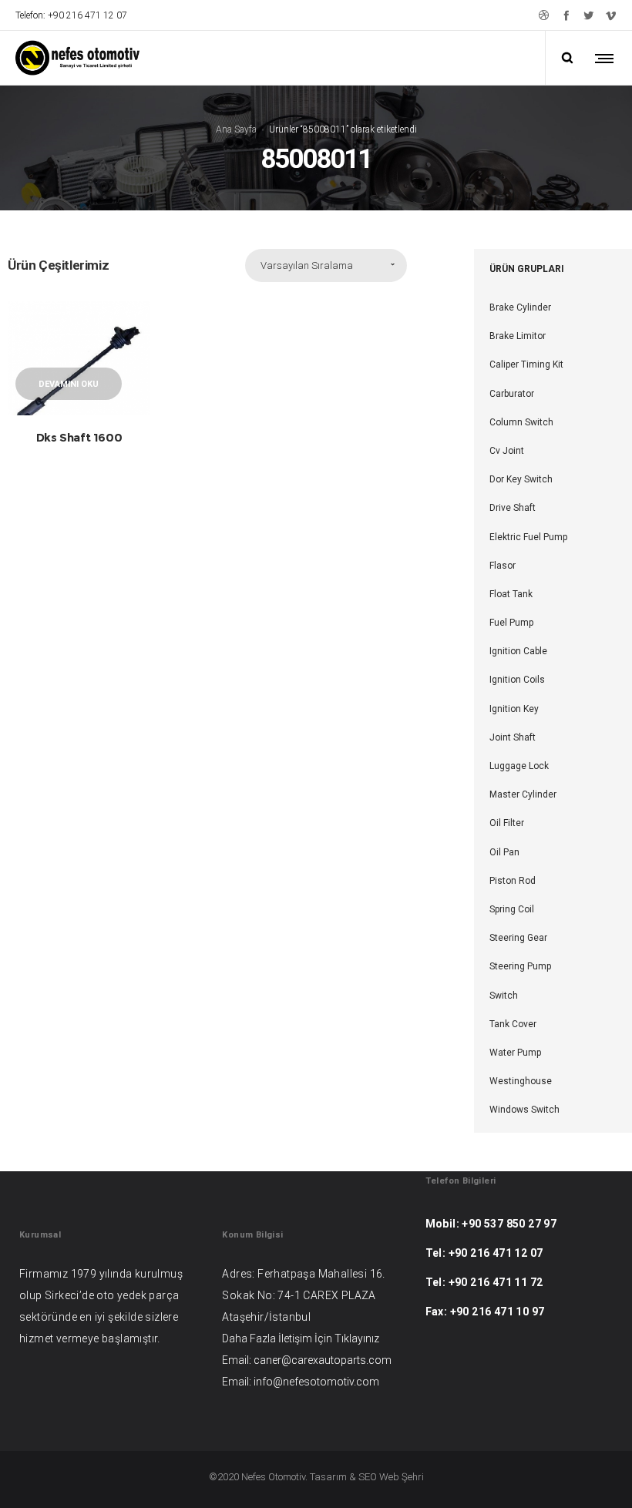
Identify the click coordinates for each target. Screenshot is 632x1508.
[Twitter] (588, 15)
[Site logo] (77, 58)
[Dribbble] (544, 15)
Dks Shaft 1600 (79, 437)
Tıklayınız (356, 1338)
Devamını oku (69, 384)
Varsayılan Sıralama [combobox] (307, 265)
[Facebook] (566, 15)
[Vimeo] (611, 15)
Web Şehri (401, 1477)
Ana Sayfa (236, 128)
